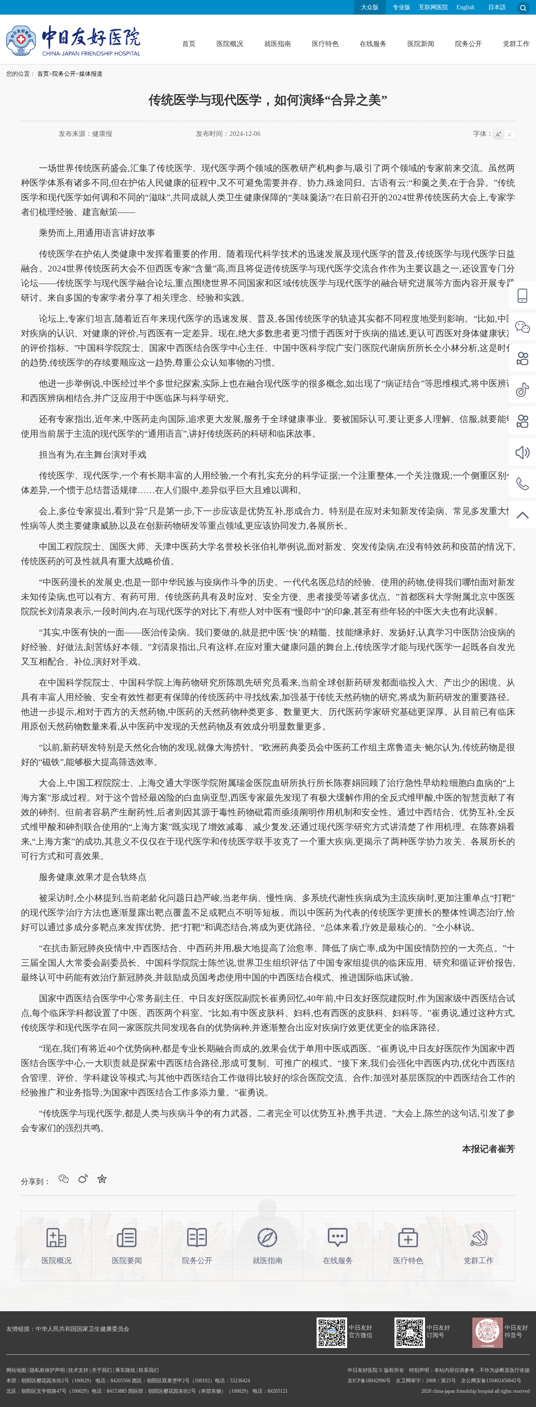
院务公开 (468, 43)
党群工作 (516, 43)
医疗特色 (325, 43)
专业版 (401, 7)
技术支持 (78, 1370)
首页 (189, 43)
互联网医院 (433, 7)
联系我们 (149, 1370)
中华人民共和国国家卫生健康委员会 (82, 1329)
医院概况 (229, 43)
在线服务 (373, 43)
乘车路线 (125, 1370)
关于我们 (102, 1370)
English (465, 7)
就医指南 (277, 43)
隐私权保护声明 (47, 1370)
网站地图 (16, 1370)
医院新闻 (420, 43)
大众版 (370, 7)
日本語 (497, 7)
